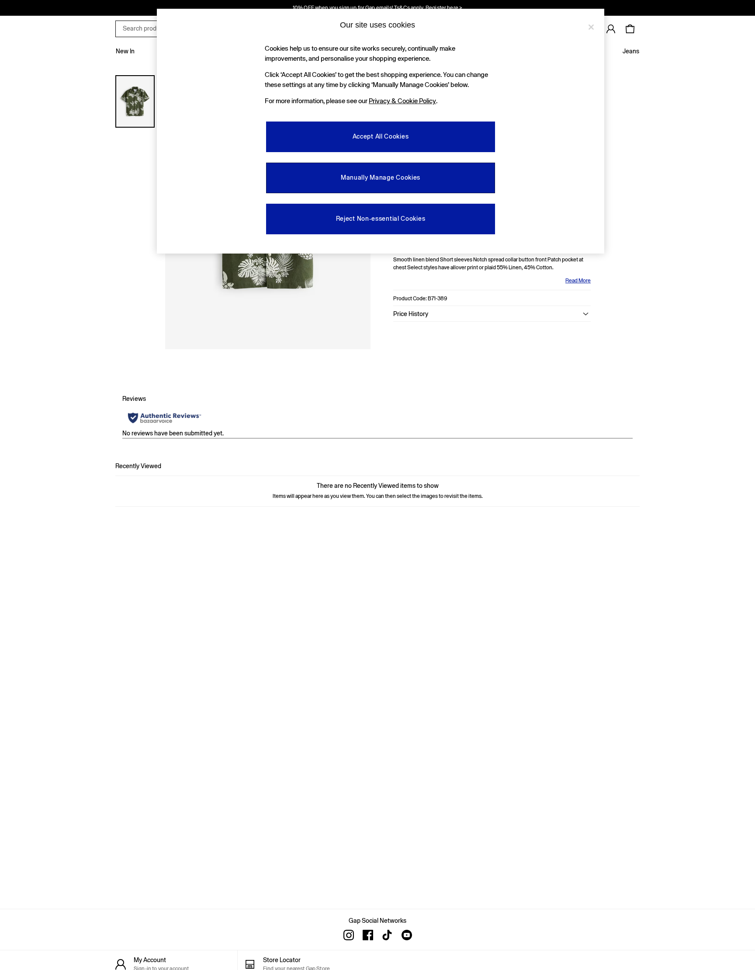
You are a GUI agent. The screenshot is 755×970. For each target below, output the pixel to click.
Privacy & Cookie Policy (402, 100)
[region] (380, 131)
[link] (610, 28)
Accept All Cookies (381, 136)
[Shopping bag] (630, 28)
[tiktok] (387, 935)
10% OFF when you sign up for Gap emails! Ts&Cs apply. (377, 8)
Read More (578, 281)
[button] (492, 314)
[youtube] (406, 935)
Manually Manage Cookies (380, 177)
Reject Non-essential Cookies (381, 218)
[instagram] (348, 935)
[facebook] (368, 935)
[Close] (591, 27)
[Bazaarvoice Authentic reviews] (164, 417)
